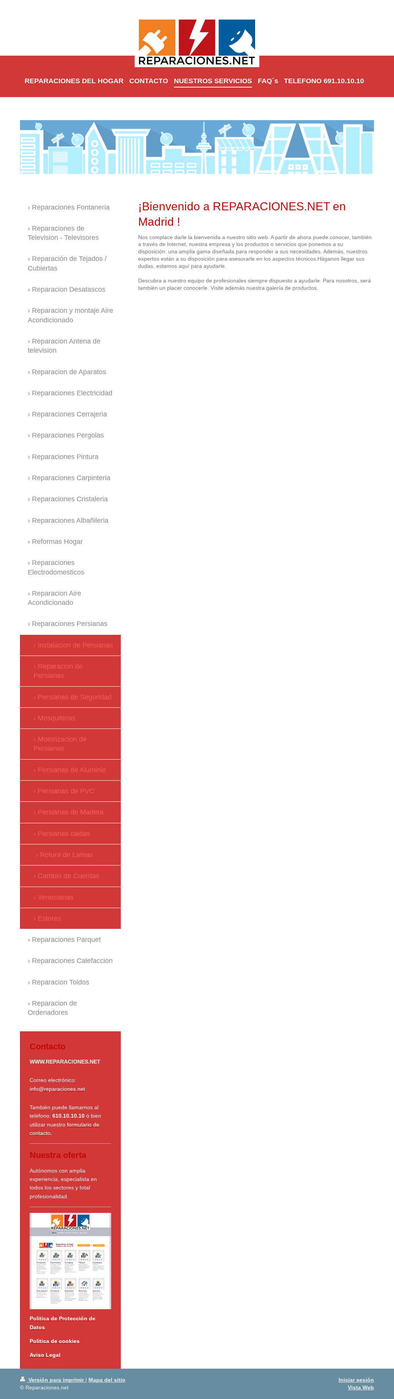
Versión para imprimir (56, 1380)
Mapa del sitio (106, 1380)
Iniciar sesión (356, 1380)
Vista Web (361, 1387)
